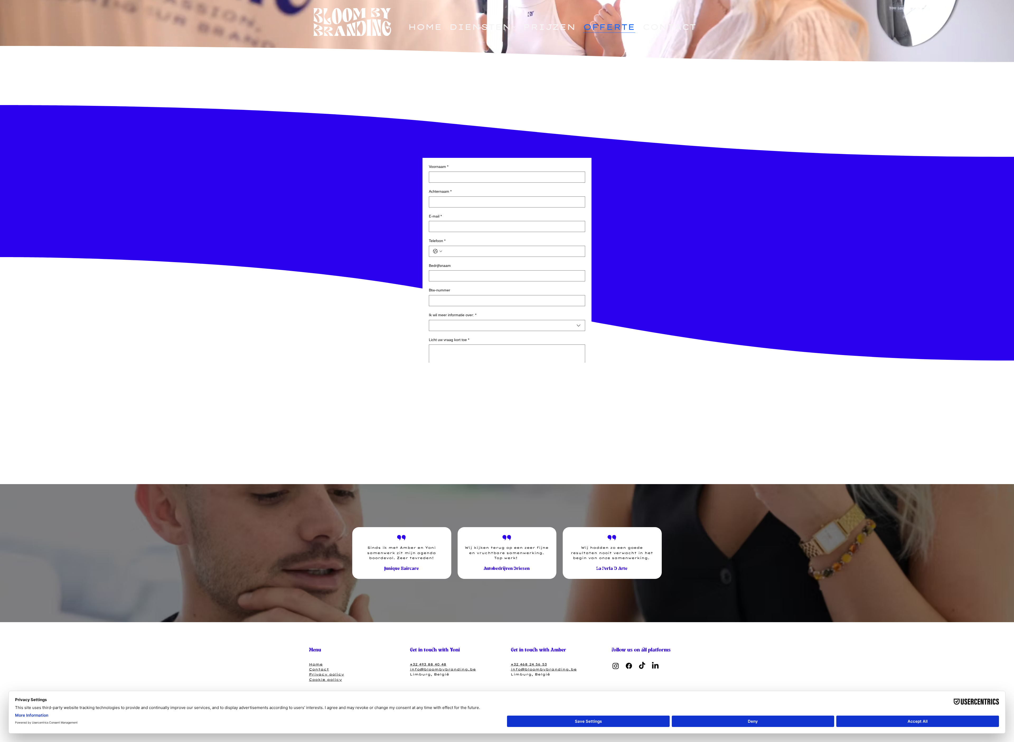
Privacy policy (326, 674)
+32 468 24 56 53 (529, 664)
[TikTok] (642, 666)
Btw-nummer (439, 290)
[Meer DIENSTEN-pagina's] (514, 27)
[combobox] (507, 325)
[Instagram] (616, 666)
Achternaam (440, 191)
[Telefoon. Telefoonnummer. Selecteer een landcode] (437, 251)
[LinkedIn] (655, 666)
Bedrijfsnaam (440, 265)
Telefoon (437, 241)
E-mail (435, 216)
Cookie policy (325, 680)
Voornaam (438, 166)
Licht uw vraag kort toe (449, 340)
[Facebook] (629, 666)
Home (316, 664)
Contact (319, 669)
